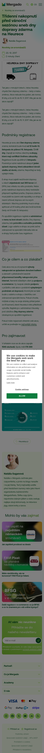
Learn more (11, 383)
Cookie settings (22, 389)
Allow (22, 396)
